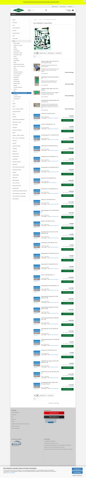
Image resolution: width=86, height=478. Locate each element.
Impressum (13, 419)
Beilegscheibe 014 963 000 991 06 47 (50, 253)
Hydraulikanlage (17, 81)
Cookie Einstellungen (15, 428)
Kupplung (15, 85)
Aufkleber (15, 49)
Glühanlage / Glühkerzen (18, 71)
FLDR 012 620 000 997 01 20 (48, 124)
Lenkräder (14, 172)
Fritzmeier (14, 143)
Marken (13, 19)
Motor (15, 91)
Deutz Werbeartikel (16, 27)
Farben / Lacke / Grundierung (19, 66)
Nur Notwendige (77, 472)
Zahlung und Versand (15, 426)
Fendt (13, 35)
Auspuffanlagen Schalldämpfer (18, 119)
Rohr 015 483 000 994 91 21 (48, 275)
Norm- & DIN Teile (15, 182)
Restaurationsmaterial (16, 185)
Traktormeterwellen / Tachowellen (19, 193)
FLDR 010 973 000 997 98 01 (48, 113)
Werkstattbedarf (15, 198)
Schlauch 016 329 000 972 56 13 (49, 350)
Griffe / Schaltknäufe (18, 73)
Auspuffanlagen (17, 50)
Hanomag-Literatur (16, 33)
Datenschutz (13, 414)
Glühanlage (14, 148)
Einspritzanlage (16, 60)
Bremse (15, 56)
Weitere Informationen (77, 475)
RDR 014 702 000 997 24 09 (48, 221)
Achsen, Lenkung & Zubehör (17, 108)
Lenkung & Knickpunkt (18, 87)
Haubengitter (16, 77)
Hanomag (14, 30)
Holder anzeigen (17, 43)
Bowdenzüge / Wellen (18, 54)
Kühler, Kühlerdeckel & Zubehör (18, 167)
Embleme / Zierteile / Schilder (18, 135)
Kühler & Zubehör (17, 83)
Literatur (15, 89)
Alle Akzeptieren (77, 469)
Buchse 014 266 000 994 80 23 (48, 178)
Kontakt (12, 421)
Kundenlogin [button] (63, 6)
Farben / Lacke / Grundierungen (18, 138)
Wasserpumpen (17, 98)
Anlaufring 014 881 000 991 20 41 (49, 242)
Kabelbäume (14, 164)
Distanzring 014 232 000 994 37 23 (49, 156)
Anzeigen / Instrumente (18, 45)
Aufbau (15, 47)
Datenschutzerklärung (10, 472)
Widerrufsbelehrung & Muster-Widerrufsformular (20, 423)
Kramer (13, 106)
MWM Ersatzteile (15, 180)
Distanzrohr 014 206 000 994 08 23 (49, 145)
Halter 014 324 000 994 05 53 (48, 199)
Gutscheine (14, 22)
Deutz (13, 25)
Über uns (14, 14)
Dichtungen (16, 58)
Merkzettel (70, 6)
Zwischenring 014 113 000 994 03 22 (50, 135)
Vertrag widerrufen (54, 412)
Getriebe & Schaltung (16, 145)
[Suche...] (46, 10)
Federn (15, 68)
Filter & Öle (16, 70)
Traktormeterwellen (17, 96)
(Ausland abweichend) (54, 118)
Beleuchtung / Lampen (18, 52)
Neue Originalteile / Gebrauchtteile (20, 92)
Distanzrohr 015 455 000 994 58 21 (49, 264)
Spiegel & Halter (15, 188)
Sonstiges (15, 94)
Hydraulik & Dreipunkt (16, 161)
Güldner (13, 103)
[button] (55, 7)
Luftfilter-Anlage (15, 175)
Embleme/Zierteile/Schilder (19, 64)
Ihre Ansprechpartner (15, 412)
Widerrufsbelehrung (54, 416)
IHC (13, 100)
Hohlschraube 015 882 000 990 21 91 (50, 285)
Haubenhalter (16, 79)
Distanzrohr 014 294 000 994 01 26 (49, 188)
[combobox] (43, 53)
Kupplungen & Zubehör (16, 169)
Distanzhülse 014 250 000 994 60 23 (50, 167)
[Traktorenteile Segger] (18, 10)
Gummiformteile (17, 75)
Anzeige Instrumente (16, 111)
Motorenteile (14, 177)
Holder (13, 41)
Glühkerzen (14, 151)
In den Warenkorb (67, 120)
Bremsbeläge (15, 124)
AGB (12, 417)
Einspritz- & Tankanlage (16, 130)
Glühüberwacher (15, 153)
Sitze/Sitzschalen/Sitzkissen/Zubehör (19, 190)
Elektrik (15, 62)
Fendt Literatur (15, 38)
